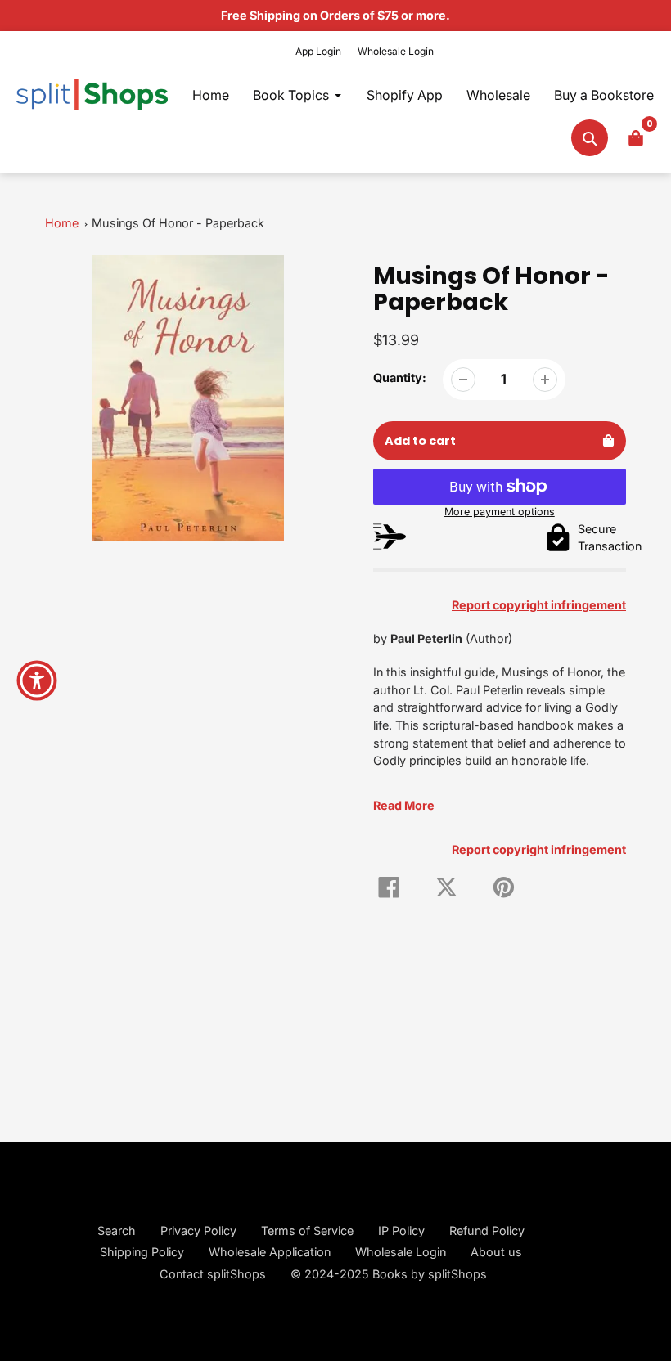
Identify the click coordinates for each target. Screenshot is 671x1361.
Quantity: (399, 377)
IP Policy (401, 1230)
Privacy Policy (198, 1230)
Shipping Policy (142, 1252)
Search (116, 1230)
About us (496, 1252)
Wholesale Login (396, 51)
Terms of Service (307, 1230)
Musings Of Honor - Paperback (178, 223)
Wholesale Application (270, 1252)
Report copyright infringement (539, 849)
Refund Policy (487, 1230)
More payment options (499, 511)
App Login (318, 51)
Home (62, 223)
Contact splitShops (213, 1274)
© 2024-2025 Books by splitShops (388, 1274)
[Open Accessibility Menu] (36, 680)
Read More (404, 805)
